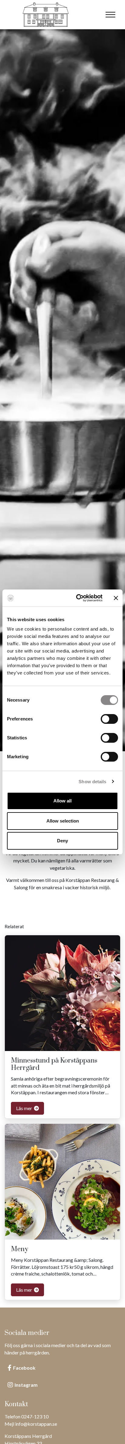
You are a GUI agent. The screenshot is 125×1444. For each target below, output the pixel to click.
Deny (62, 840)
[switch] (109, 719)
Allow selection (62, 820)
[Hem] (46, 14)
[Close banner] (116, 598)
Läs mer (24, 1108)
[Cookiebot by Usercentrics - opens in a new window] (77, 598)
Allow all (62, 800)
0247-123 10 (35, 1416)
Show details (92, 781)
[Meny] (110, 14)
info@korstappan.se (36, 1424)
